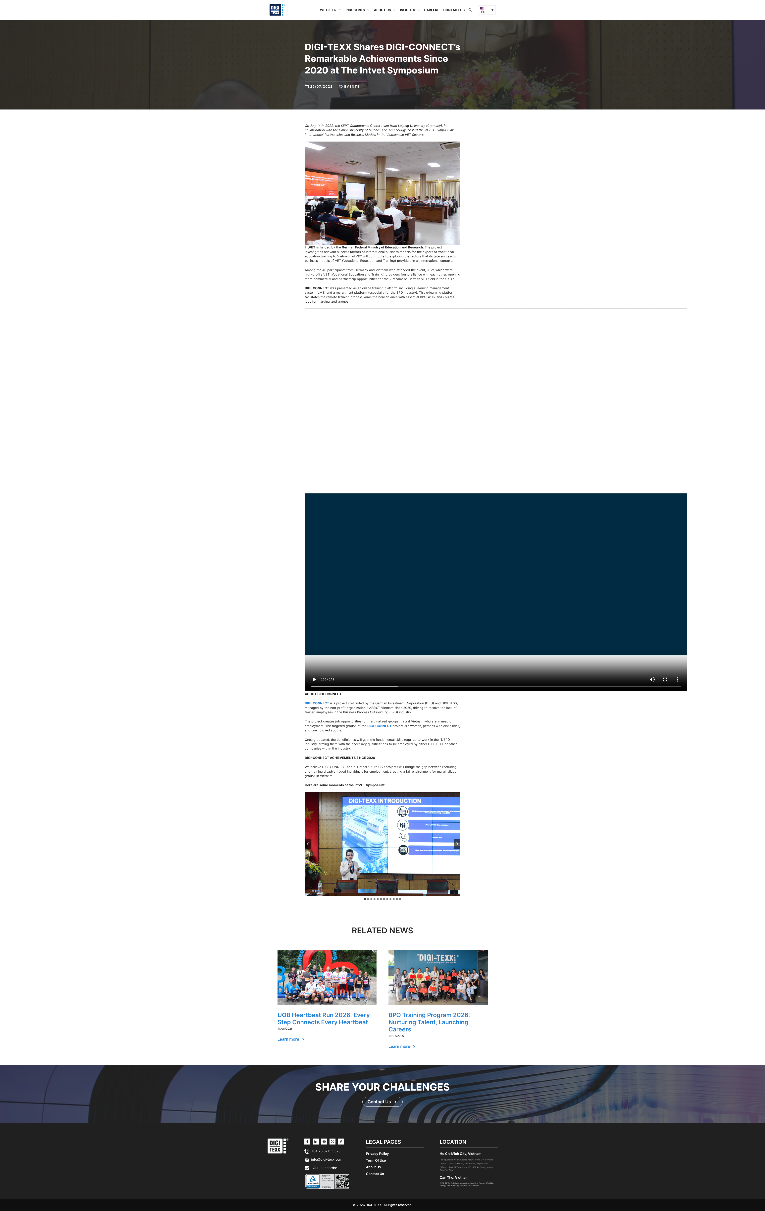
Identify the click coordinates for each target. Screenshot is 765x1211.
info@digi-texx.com (326, 1159)
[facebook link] (341, 1142)
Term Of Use (376, 1160)
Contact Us (454, 10)
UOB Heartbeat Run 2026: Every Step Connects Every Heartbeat (324, 1018)
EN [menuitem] (483, 12)
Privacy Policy (377, 1154)
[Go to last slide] (308, 844)
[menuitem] (487, 10)
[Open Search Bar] (470, 10)
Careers (431, 10)
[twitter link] (316, 1142)
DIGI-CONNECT (317, 703)
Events (352, 86)
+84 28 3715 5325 (325, 1151)
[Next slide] (457, 844)
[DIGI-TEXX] (277, 10)
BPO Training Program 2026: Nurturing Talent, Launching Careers (429, 1022)
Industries (355, 10)
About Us (382, 10)
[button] (340, 10)
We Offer (328, 10)
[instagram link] (307, 1142)
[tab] (365, 899)
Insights (407, 10)
